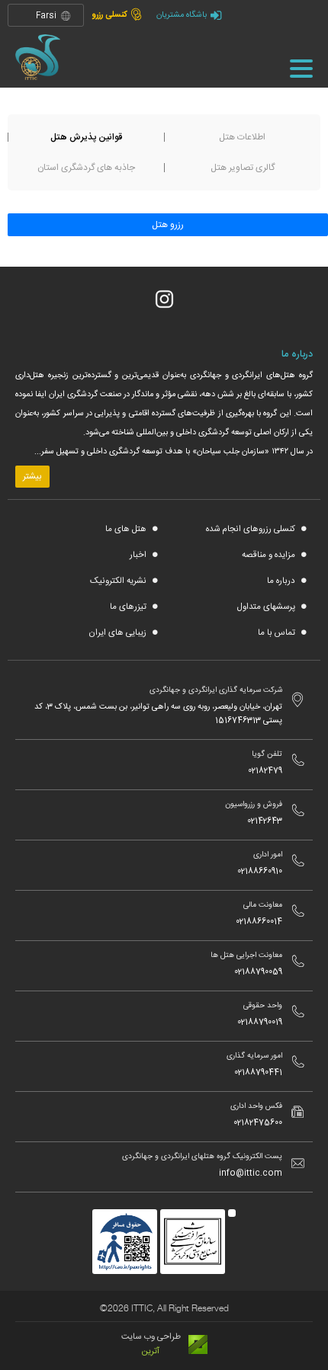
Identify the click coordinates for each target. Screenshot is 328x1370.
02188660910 (259, 872)
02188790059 (258, 972)
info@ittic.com (250, 1173)
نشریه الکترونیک (119, 581)
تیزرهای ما (129, 607)
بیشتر (32, 476)
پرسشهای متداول (266, 607)
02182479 (265, 771)
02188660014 (259, 922)
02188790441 (258, 1073)
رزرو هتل (168, 224)
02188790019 (259, 1022)
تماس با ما (277, 633)
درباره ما (282, 581)
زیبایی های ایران (118, 633)
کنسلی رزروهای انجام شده (251, 529)
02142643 (264, 821)
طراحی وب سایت (151, 1337)
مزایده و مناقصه (269, 555)
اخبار (139, 555)
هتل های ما (127, 529)
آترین (150, 1351)
